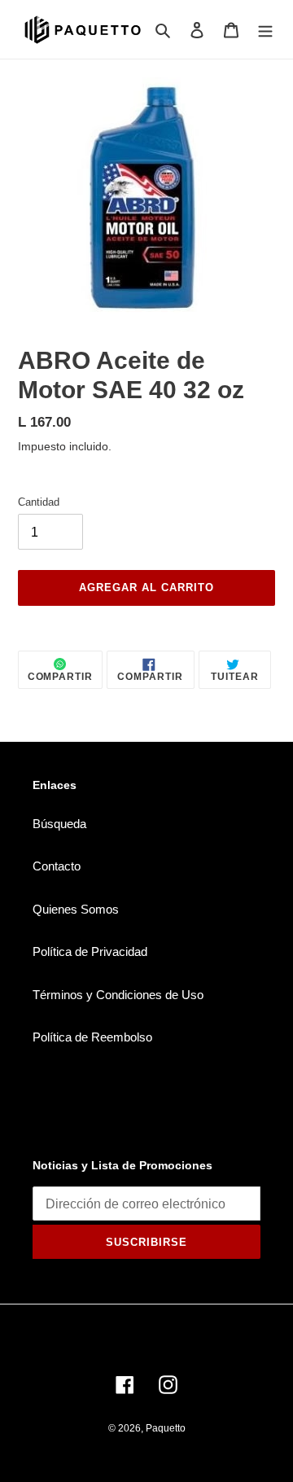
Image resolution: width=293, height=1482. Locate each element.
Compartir (61, 676)
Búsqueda (59, 824)
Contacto (57, 866)
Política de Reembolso (92, 1037)
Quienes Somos (76, 909)
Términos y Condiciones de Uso (118, 995)
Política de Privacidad (90, 951)
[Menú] (265, 29)
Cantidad (38, 502)
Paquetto (166, 1428)
